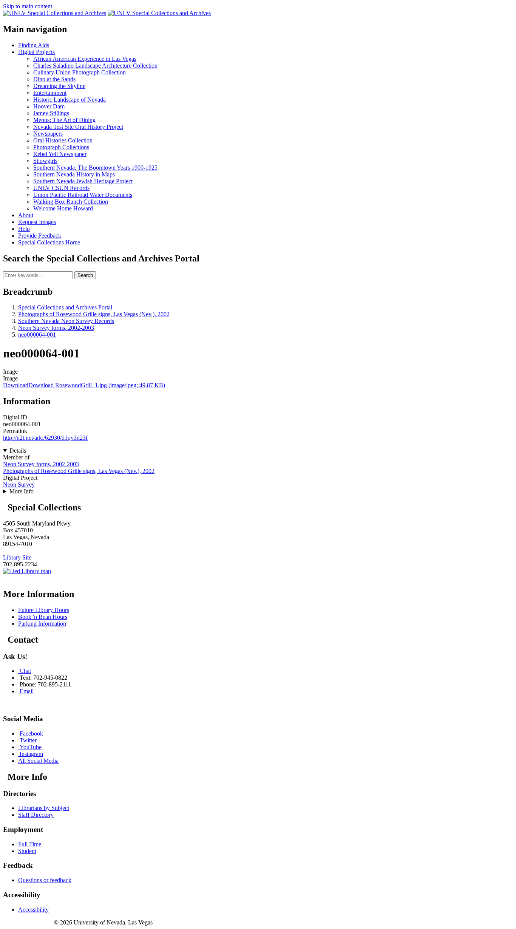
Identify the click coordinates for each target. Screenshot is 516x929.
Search (85, 275)
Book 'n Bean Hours (42, 617)
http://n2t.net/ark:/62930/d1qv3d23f (45, 437)
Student (27, 851)
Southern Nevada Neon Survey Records (66, 321)
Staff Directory (36, 815)
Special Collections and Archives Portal (65, 307)
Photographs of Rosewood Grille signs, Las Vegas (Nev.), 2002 (94, 314)
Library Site (18, 557)
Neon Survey (19, 484)
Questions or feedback (44, 880)
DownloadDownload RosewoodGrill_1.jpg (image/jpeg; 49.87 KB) (84, 385)
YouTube (31, 747)
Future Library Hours (43, 610)
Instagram (31, 754)
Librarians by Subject (43, 808)
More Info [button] (21, 491)
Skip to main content (27, 6)
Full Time (29, 844)
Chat (25, 671)
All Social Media (38, 760)
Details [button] (17, 450)
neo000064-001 (37, 334)
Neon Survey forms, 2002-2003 (56, 328)
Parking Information (42, 623)
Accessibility (33, 909)
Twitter (28, 740)
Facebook (31, 733)
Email (27, 691)
